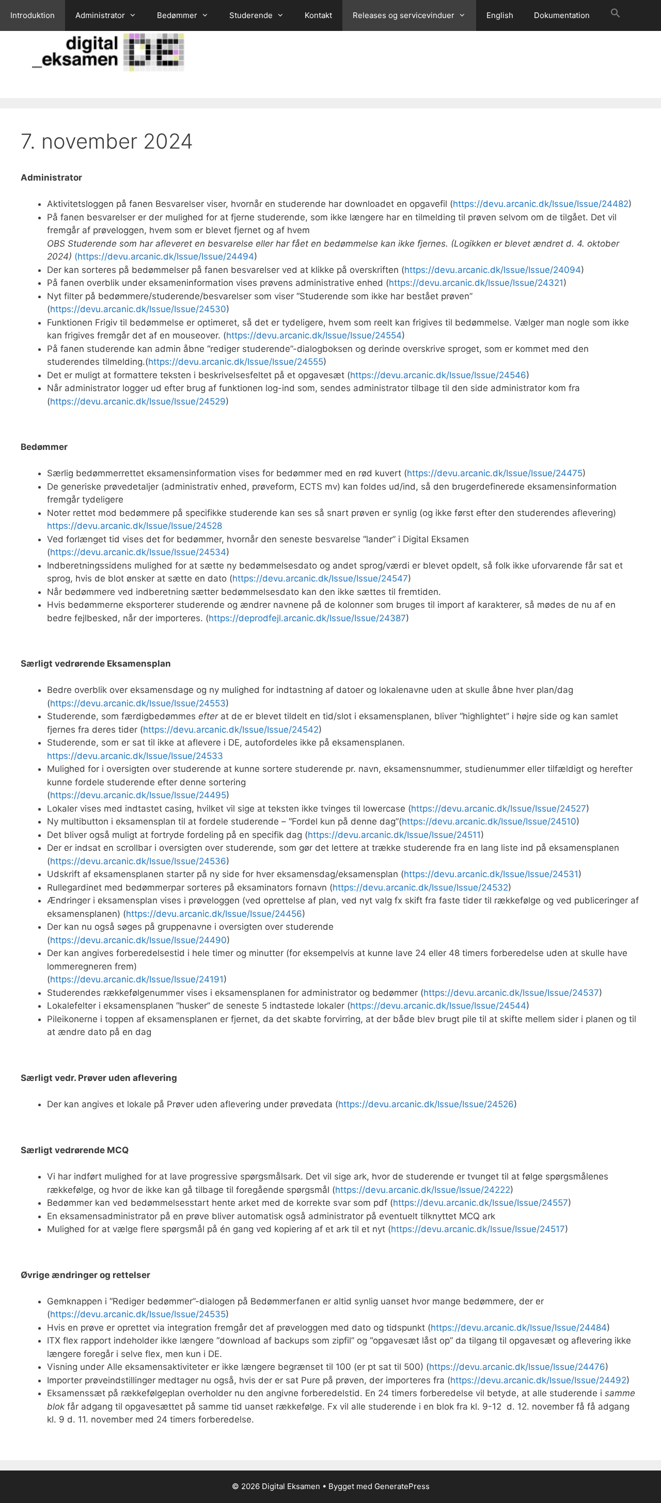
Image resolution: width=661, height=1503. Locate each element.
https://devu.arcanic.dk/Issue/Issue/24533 (135, 756)
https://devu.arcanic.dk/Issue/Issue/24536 (138, 861)
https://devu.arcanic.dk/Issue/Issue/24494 (165, 256)
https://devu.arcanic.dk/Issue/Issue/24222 (422, 1190)
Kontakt (318, 15)
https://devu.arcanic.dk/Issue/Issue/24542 (231, 729)
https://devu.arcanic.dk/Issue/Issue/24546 (438, 375)
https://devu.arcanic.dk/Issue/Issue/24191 (137, 979)
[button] (615, 15)
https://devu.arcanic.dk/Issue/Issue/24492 (538, 1380)
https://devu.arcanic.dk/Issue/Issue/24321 (476, 283)
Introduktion (32, 15)
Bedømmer (177, 15)
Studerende (251, 15)
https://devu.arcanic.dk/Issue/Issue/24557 (480, 1203)
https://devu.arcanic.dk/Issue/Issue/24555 (235, 362)
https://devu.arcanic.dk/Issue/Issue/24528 (134, 526)
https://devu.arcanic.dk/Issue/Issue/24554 (314, 335)
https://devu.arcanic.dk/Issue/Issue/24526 (426, 1104)
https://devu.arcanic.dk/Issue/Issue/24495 (138, 795)
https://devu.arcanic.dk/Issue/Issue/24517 (478, 1229)
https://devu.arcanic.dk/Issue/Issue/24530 (138, 309)
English (499, 15)
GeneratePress (402, 1486)
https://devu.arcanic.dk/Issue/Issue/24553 (138, 703)
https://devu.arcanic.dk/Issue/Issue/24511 (394, 835)
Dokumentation (562, 15)
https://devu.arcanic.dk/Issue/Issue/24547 (320, 578)
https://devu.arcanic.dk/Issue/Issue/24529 (138, 401)
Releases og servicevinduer (403, 15)
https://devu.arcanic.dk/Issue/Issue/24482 (540, 204)
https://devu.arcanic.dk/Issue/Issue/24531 (491, 874)
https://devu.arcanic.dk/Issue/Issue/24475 (495, 473)
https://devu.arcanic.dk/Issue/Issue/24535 (138, 1314)
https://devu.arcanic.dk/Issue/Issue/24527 (498, 808)
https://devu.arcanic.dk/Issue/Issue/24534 (138, 552)
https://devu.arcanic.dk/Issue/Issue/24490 (138, 940)
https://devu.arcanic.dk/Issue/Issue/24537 (511, 993)
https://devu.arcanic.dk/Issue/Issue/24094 (492, 270)
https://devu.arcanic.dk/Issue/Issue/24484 (519, 1327)
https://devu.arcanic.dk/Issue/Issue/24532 (420, 887)
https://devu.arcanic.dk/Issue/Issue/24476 (517, 1367)
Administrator (100, 15)
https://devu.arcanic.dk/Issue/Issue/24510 (489, 821)
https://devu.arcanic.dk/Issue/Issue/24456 (214, 914)
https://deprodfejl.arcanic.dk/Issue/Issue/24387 (307, 618)
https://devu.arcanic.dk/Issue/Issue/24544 (438, 1005)
